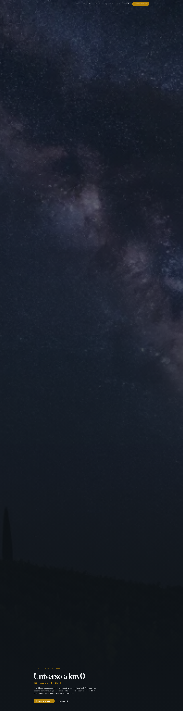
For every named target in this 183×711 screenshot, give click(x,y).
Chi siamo (98, 4)
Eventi (84, 4)
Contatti (126, 4)
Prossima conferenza (141, 4)
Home (77, 4)
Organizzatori (108, 4)
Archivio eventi (63, 701)
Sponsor (118, 4)
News (90, 4)
